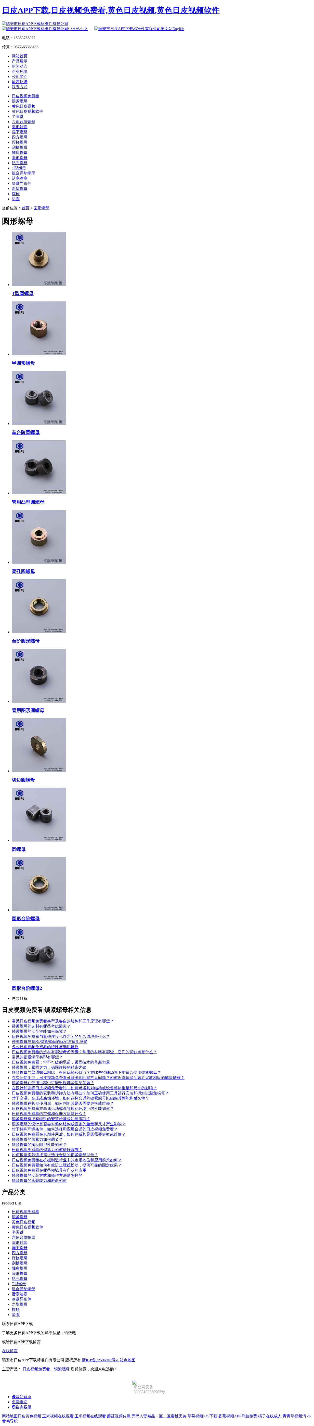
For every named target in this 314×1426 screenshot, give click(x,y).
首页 (25, 208)
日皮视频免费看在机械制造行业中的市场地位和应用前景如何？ (67, 1160)
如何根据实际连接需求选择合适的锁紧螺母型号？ (55, 1155)
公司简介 (19, 76)
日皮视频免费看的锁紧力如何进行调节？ (47, 1150)
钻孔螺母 (19, 163)
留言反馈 (19, 82)
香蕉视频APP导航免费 (237, 1416)
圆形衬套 (19, 127)
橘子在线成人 (270, 1416)
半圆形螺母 (23, 363)
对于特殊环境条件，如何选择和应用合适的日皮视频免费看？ (65, 1129)
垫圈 (16, 199)
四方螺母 (19, 137)
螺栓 (16, 194)
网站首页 (19, 56)
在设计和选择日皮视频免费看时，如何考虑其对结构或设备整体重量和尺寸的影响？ (84, 1088)
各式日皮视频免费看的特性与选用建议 (45, 1047)
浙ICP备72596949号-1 (100, 1360)
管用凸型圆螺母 (28, 502)
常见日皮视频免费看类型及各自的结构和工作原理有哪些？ (63, 1021)
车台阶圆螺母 (26, 432)
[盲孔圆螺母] (39, 562)
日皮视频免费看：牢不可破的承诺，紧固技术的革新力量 (61, 1062)
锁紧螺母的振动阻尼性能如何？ (39, 1144)
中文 (84, 29)
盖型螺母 (19, 188)
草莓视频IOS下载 (202, 1416)
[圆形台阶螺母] (39, 910)
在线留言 (10, 1351)
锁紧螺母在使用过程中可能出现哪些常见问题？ (53, 1083)
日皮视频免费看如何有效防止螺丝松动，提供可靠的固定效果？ (67, 1165)
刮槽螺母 (19, 147)
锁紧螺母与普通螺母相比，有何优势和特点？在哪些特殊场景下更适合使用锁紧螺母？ (86, 1072)
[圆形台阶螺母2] (39, 979)
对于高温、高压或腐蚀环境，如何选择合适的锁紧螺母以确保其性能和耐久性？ (80, 1098)
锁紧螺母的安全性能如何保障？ (39, 1031)
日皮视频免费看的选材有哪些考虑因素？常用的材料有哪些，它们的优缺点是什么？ (84, 1052)
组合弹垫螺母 (23, 173)
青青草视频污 (294, 1416)
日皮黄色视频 (29, 1416)
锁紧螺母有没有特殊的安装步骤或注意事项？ (51, 1119)
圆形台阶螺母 (26, 918)
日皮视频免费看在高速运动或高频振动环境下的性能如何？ (63, 1108)
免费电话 (19, 1402)
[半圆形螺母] (39, 354)
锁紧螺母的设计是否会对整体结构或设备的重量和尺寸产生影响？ (69, 1124)
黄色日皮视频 (23, 106)
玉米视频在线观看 (58, 1416)
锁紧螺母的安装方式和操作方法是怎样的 (47, 1175)
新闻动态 (19, 66)
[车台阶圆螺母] (39, 424)
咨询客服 (23, 1407)
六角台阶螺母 (23, 122)
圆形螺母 (19, 158)
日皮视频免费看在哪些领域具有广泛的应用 (49, 1170)
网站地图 (10, 1416)
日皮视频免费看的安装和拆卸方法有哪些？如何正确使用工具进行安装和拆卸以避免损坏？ (90, 1093)
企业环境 (19, 71)
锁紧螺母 (19, 101)
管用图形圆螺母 (28, 710)
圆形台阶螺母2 (27, 988)
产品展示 (19, 61)
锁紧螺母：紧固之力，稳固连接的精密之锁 (49, 1067)
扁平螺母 (19, 132)
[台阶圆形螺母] (39, 632)
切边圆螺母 (23, 779)
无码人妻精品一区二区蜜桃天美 (158, 1416)
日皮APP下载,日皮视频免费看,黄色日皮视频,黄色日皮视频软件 (111, 10)
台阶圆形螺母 (26, 641)
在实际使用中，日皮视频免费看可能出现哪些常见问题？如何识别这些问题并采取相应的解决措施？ (98, 1078)
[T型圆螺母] (39, 285)
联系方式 (19, 87)
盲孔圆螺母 (23, 571)
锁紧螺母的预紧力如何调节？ (37, 1139)
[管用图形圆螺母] (39, 701)
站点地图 (127, 1360)
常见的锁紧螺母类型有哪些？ (37, 1057)
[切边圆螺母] (39, 771)
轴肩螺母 (19, 152)
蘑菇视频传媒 (119, 1416)
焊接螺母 (19, 142)
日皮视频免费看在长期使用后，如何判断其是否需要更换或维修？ (69, 1134)
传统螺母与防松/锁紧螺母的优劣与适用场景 (49, 1042)
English (178, 29)
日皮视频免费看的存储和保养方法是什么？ (49, 1114)
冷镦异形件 (21, 183)
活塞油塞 (19, 178)
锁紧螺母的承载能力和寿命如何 (39, 1180)
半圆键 (18, 116)
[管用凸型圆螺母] (39, 493)
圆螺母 (19, 849)
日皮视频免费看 (25, 96)
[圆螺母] (39, 840)
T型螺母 (19, 168)
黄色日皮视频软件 (27, 111)
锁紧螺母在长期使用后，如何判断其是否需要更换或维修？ (63, 1103)
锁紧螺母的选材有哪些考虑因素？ (41, 1026)
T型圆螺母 (23, 293)
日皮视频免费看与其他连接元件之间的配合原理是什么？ (61, 1036)
